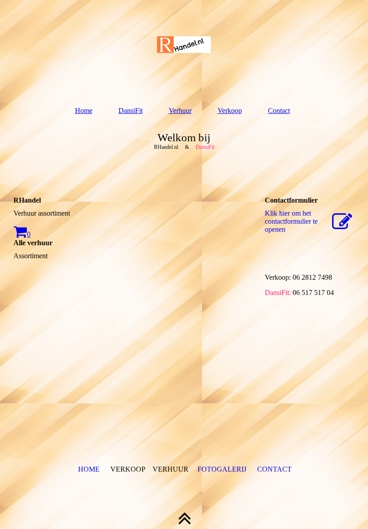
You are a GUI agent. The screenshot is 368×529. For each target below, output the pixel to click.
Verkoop (230, 110)
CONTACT (274, 469)
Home (83, 110)
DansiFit (130, 110)
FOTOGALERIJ (221, 469)
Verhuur (180, 110)
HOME (89, 469)
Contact (279, 110)
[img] (184, 45)
